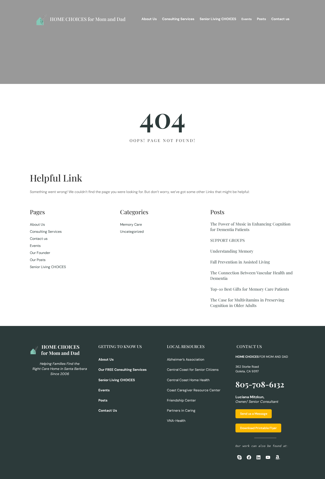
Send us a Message (253, 414)
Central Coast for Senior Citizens (193, 369)
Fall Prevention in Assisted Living (240, 262)
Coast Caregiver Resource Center (193, 390)
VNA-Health (176, 420)
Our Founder (40, 252)
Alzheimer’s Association (185, 359)
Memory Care (131, 224)
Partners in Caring (181, 410)
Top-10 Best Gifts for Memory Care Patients (249, 289)
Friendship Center (181, 400)
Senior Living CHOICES (48, 267)
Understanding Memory (231, 251)
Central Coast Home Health (188, 380)
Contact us (39, 238)
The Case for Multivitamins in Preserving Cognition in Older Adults (247, 302)
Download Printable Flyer (258, 428)
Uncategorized (132, 231)
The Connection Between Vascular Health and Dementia (251, 275)
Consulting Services (46, 231)
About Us (37, 224)
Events (35, 245)
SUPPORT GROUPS (227, 240)
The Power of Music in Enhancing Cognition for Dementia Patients (250, 226)
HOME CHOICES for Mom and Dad (88, 19)
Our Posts (38, 259)
